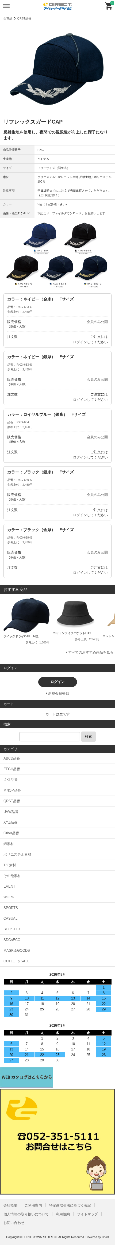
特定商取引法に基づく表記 (70, 1205)
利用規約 (63, 1214)
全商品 (7, 18)
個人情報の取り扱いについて (26, 1214)
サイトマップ (87, 1214)
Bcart (105, 1237)
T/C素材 (9, 865)
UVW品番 (10, 812)
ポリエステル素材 (17, 854)
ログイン (80, 342)
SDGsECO (11, 940)
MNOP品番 (12, 790)
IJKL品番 (10, 780)
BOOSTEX (12, 929)
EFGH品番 (11, 769)
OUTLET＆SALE (16, 961)
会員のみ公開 (97, 322)
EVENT (9, 886)
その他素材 (12, 876)
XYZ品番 (10, 822)
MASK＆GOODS (16, 950)
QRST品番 (24, 18)
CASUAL (10, 918)
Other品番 (11, 833)
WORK (8, 897)
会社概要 (10, 1205)
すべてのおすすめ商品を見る (90, 652)
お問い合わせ (13, 1223)
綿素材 (8, 844)
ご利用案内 (33, 1205)
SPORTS (10, 908)
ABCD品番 (11, 758)
